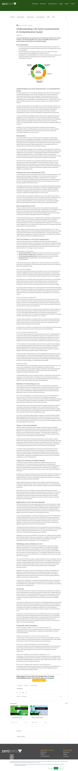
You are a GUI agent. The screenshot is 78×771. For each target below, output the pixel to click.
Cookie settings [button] (50, 768)
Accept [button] (56, 768)
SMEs (48, 17)
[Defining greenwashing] (39, 710)
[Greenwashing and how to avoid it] (19, 710)
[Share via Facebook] (17, 692)
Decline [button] (61, 768)
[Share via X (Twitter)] (20, 692)
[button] (61, 3)
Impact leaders (20, 17)
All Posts (12, 17)
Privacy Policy (37, 762)
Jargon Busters (30, 17)
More (53, 17)
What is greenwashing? (37, 717)
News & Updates (41, 17)
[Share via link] (26, 692)
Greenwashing (19, 685)
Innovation (26, 685)
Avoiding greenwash (17, 717)
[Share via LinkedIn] (23, 692)
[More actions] (61, 25)
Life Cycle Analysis (33, 685)
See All (66, 703)
